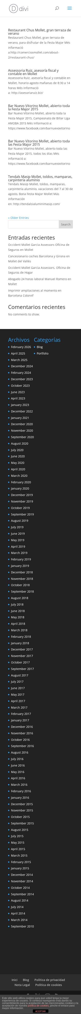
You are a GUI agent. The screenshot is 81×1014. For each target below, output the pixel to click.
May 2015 (17, 842)
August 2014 (19, 900)
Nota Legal (22, 985)
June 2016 (18, 765)
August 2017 (19, 675)
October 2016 (20, 740)
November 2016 (22, 733)
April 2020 (18, 469)
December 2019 (22, 495)
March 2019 (19, 553)
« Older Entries (18, 218)
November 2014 (22, 881)
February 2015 (21, 862)
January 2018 (20, 643)
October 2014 (20, 888)
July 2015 (17, 836)
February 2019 (21, 559)
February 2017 (21, 714)
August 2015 (19, 830)
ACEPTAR (40, 1011)
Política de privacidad (49, 980)
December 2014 (22, 875)
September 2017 (22, 669)
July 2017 (17, 682)
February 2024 (21, 373)
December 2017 (22, 649)
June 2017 (18, 688)
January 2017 (20, 720)
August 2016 (19, 752)
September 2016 (22, 746)
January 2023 (20, 405)
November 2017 (22, 656)
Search (66, 224)
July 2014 (17, 907)
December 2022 (22, 411)
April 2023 (18, 398)
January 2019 (20, 566)
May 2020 (17, 463)
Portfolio (42, 353)
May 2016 (17, 772)
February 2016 (21, 791)
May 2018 (17, 617)
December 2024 (22, 366)
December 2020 (22, 424)
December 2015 (22, 804)
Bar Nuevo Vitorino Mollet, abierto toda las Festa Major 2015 (39, 143)
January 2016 (20, 798)
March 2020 (19, 476)
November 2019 (22, 501)
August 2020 (19, 443)
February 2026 (21, 347)
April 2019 (18, 546)
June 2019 (18, 534)
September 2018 (22, 591)
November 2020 (22, 430)
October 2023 (20, 386)
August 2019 (19, 521)
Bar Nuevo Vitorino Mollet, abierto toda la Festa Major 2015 (39, 107)
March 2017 (19, 707)
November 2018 (22, 579)
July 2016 (17, 759)
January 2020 (20, 488)
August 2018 (19, 598)
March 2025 (19, 360)
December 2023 (22, 379)
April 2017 (18, 701)
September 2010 (22, 926)
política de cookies (38, 1005)
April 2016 (18, 778)
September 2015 (22, 823)
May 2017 (17, 694)
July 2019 (17, 527)
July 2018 (17, 604)
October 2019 (20, 508)
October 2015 (20, 817)
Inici (14, 980)
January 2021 (20, 418)
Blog (40, 347)
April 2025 (18, 353)
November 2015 (22, 810)
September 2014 (22, 894)
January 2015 (20, 868)
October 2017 (20, 662)
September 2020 (22, 437)
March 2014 (19, 920)
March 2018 (19, 630)
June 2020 (18, 456)
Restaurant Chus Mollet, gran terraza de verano (39, 32)
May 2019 (17, 540)
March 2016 (19, 785)
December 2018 (22, 572)
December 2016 (22, 727)
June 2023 (18, 392)
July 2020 (17, 450)
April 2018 (18, 624)
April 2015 (18, 849)
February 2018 (21, 637)
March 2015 (19, 855)
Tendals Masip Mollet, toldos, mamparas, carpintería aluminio (40, 178)
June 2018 (18, 611)
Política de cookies (48, 985)
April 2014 (18, 913)
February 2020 (21, 482)
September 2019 (22, 514)
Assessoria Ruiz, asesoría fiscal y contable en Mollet (33, 72)
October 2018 (20, 585)
